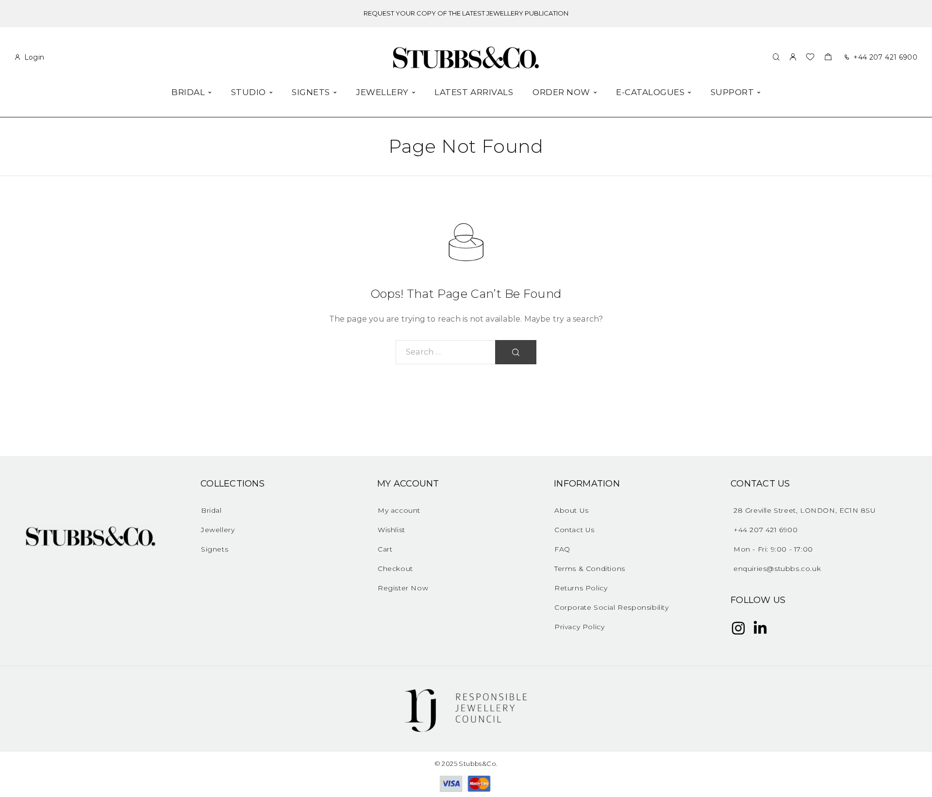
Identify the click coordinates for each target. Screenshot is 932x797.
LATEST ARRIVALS (473, 92)
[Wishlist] (810, 58)
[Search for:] (446, 352)
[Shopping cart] (828, 58)
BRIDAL (188, 92)
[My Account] (792, 57)
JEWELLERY (382, 92)
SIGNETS (311, 92)
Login (34, 57)
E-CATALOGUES (650, 92)
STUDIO (248, 92)
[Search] (775, 57)
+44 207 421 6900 (885, 57)
